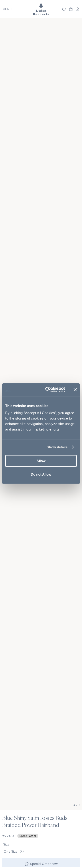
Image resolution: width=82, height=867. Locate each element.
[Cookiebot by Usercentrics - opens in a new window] (48, 390)
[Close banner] (75, 389)
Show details (57, 447)
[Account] (77, 9)
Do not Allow (41, 474)
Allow (41, 461)
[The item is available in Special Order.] (21, 851)
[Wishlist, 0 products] (64, 9)
